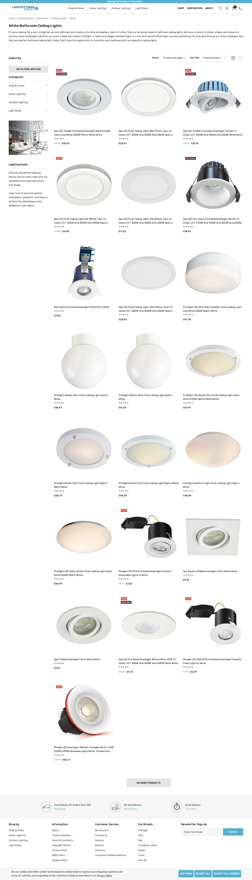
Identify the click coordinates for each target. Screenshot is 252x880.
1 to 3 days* (190, 809)
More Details (60, 809)
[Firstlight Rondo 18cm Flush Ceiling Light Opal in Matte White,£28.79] (84, 449)
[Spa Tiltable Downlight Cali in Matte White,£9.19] (84, 625)
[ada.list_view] (241, 58)
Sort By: (195, 58)
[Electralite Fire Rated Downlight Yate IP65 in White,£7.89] (84, 273)
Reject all (203, 873)
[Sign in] (227, 8)
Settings (186, 873)
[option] (66, 807)
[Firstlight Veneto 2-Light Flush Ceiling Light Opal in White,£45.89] (213, 449)
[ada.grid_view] (233, 58)
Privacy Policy (104, 875)
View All (142, 860)
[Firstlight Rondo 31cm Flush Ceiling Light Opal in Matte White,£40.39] (149, 449)
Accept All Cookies (227, 873)
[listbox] (214, 58)
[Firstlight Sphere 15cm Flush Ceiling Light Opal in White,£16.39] (149, 361)
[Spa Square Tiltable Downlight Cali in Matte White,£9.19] (213, 537)
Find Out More (130, 809)
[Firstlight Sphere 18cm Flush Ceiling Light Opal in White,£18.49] (84, 361)
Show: (155, 58)
